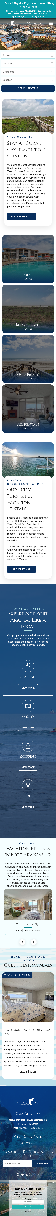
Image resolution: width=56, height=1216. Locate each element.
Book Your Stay (21, 216)
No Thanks (28, 1211)
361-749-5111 (28, 1142)
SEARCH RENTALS (28, 88)
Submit (28, 1207)
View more (28, 687)
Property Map (22, 569)
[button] (28, 9)
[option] (28, 911)
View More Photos (15, 975)
